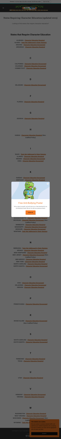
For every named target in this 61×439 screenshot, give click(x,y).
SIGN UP (30, 212)
